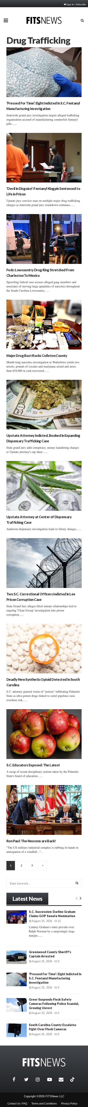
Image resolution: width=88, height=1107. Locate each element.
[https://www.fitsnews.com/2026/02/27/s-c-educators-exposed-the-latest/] (44, 734)
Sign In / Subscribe (76, 4)
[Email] (63, 1079)
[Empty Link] (76, 898)
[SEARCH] (77, 883)
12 (59, 921)
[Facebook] (17, 1079)
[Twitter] (29, 1079)
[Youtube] (52, 1079)
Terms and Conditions (44, 1103)
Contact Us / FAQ (17, 1103)
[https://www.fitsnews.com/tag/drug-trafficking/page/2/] (42, 865)
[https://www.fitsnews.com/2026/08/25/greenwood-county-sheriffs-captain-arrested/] (16, 957)
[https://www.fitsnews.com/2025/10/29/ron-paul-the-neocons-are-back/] (44, 810)
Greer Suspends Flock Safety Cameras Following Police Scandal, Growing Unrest (54, 1004)
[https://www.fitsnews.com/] (44, 1062)
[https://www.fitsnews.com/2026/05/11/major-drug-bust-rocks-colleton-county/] (44, 325)
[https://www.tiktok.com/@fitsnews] (72, 1079)
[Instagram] (40, 1079)
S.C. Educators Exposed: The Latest (33, 765)
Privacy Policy (69, 1103)
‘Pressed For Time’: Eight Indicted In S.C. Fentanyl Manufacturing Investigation (55, 978)
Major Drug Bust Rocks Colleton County (36, 356)
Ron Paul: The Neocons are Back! (31, 841)
